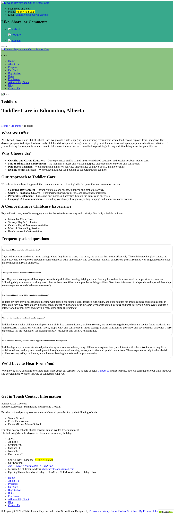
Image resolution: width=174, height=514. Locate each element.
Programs (13, 67)
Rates (11, 76)
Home (11, 61)
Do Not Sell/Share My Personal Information (142, 511)
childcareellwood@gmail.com (32, 14)
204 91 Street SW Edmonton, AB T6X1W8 (30, 465)
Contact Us (14, 88)
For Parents (14, 79)
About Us (13, 64)
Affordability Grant (18, 82)
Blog (10, 85)
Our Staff (13, 70)
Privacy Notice (110, 511)
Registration (14, 73)
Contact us (103, 370)
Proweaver (95, 511)
